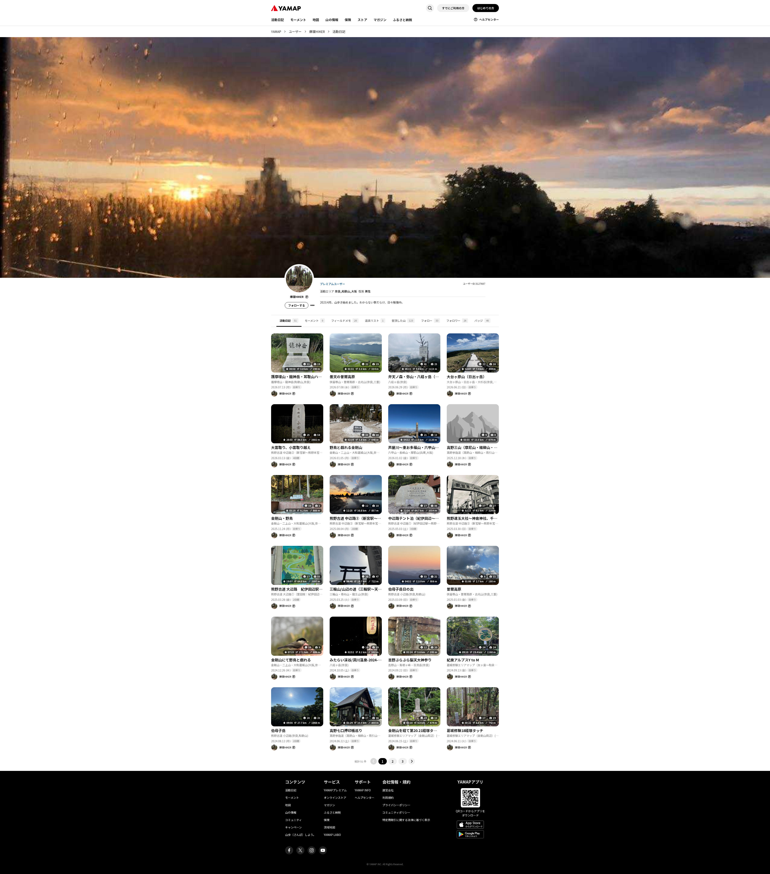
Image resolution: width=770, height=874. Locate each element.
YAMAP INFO (363, 790)
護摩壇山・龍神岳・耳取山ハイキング (301, 376)
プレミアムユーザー (332, 284)
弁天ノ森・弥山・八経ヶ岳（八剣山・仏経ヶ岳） (428, 376)
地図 (316, 19)
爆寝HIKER (317, 31)
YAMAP (276, 31)
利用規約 (388, 798)
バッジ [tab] (481, 321)
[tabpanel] (385, 545)
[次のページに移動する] (411, 761)
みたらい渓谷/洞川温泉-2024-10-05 (358, 659)
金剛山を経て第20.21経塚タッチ (414, 730)
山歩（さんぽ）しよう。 (300, 835)
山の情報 (331, 19)
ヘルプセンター (489, 19)
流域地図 (329, 827)
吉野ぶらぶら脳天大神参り (410, 659)
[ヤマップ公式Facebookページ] (289, 850)
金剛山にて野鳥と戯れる (291, 659)
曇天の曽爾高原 (342, 376)
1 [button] (382, 761)
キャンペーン (293, 827)
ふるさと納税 (402, 19)
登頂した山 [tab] (402, 321)
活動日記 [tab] (288, 321)
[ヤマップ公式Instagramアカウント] (312, 850)
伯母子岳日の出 (400, 589)
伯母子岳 (278, 730)
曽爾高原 (454, 589)
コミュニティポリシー (396, 812)
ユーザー (295, 31)
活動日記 (277, 19)
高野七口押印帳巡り (346, 730)
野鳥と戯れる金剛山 (346, 447)
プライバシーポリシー (396, 805)
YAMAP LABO (332, 835)
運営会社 (388, 790)
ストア (362, 19)
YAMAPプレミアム (335, 790)
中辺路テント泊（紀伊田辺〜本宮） (417, 518)
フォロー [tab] (429, 321)
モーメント (298, 19)
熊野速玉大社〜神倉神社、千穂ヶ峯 (476, 518)
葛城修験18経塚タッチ (465, 730)
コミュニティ (293, 820)
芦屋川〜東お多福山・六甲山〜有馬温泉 (420, 447)
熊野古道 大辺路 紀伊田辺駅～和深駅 (302, 589)
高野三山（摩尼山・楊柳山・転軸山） (477, 447)
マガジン (380, 19)
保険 (348, 19)
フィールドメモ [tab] (344, 321)
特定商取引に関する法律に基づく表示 (406, 820)
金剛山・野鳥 (282, 518)
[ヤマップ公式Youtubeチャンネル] (323, 850)
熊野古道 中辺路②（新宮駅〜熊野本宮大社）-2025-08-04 (376, 518)
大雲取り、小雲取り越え (291, 447)
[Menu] (312, 305)
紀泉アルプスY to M (463, 659)
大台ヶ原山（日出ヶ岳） (466, 376)
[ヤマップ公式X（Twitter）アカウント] (300, 850)
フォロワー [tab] (456, 321)
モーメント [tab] (314, 321)
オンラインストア (335, 798)
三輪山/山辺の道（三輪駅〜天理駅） (359, 589)
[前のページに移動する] (373, 761)
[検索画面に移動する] (430, 8)
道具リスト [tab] (374, 321)
